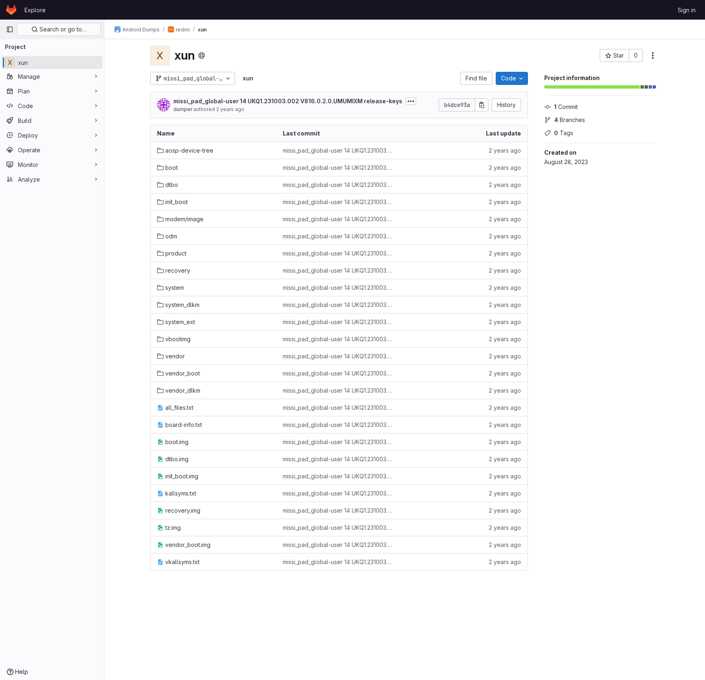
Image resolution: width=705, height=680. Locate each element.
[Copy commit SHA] (481, 104)
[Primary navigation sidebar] (9, 29)
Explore (35, 10)
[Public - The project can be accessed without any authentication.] (201, 55)
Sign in (687, 10)
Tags (563, 132)
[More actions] (652, 55)
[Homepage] (11, 9)
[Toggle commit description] (411, 101)
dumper (182, 109)
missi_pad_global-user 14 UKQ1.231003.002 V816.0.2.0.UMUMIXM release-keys (287, 101)
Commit (566, 106)
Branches (569, 119)
